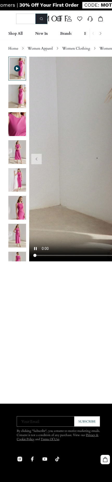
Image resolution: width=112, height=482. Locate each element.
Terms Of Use (50, 439)
